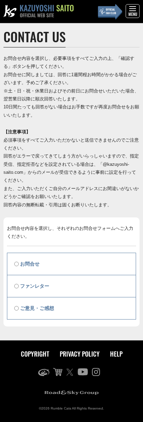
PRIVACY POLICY (80, 353)
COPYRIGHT (35, 353)
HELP (116, 353)
